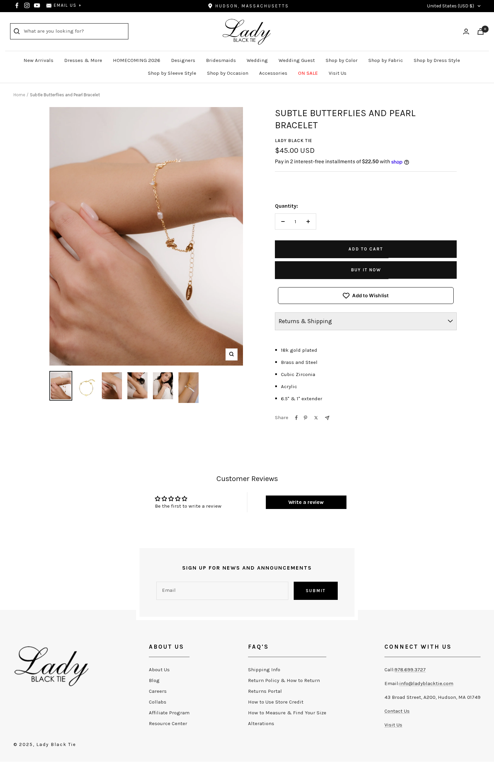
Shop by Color (342, 60)
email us (65, 5)
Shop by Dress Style (437, 60)
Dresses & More (83, 60)
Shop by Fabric (385, 60)
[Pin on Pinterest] (305, 417)
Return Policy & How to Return (284, 680)
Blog (154, 680)
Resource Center (168, 723)
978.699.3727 (410, 670)
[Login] (466, 31)
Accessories (273, 73)
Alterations (261, 723)
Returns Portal (265, 691)
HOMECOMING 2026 (136, 60)
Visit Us (337, 73)
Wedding (257, 60)
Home (19, 94)
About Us (159, 670)
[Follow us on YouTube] (37, 5)
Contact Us (397, 711)
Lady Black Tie (293, 140)
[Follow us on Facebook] (16, 5)
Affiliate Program (169, 713)
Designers (183, 60)
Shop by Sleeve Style (172, 73)
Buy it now (366, 269)
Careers (158, 691)
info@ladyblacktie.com (426, 683)
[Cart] (480, 31)
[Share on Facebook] (296, 417)
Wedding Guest (297, 60)
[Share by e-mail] (327, 418)
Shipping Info (264, 670)
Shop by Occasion (227, 73)
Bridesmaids (221, 60)
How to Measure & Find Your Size (287, 713)
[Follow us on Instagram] (27, 5)
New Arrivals (38, 60)
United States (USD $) (450, 6)
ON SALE (308, 73)
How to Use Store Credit (275, 702)
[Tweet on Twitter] (316, 417)
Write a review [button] (306, 502)
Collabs (157, 702)
